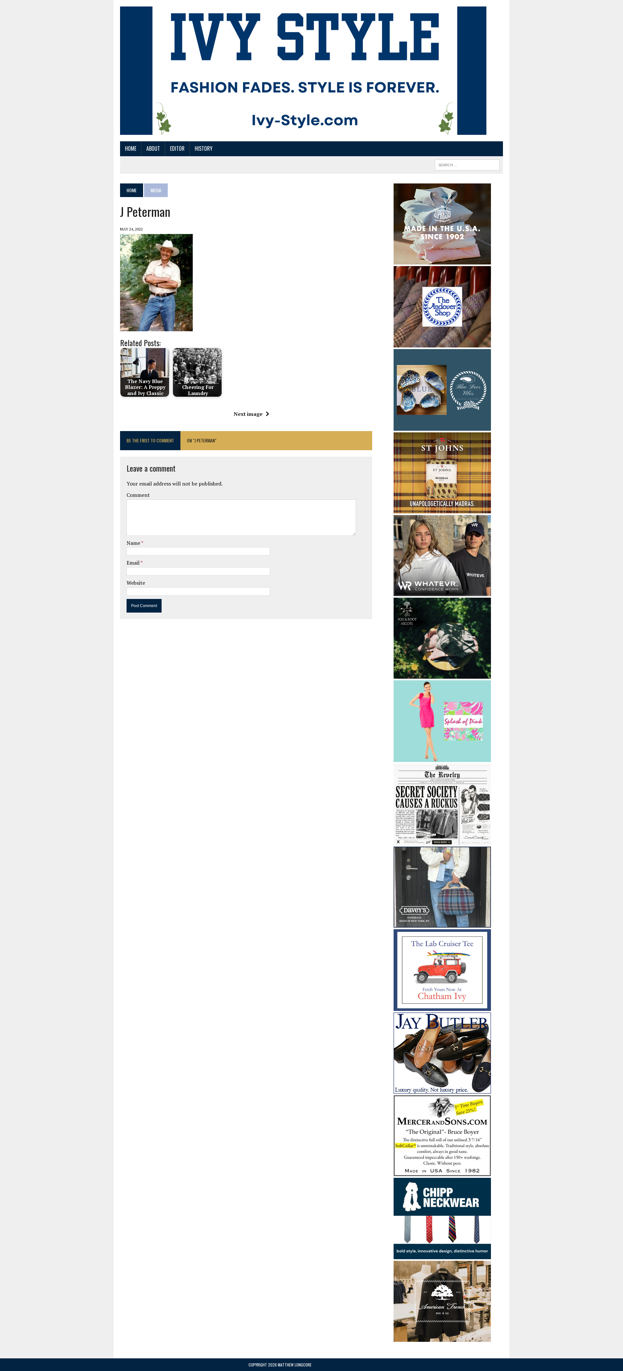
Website (136, 582)
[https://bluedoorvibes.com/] (442, 426)
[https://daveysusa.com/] (442, 923)
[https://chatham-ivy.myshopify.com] (442, 1006)
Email (133, 562)
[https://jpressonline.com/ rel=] (442, 260)
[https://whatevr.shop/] (442, 591)
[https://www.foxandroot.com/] (442, 674)
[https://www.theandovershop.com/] (442, 342)
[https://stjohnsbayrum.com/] (442, 509)
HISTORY (204, 148)
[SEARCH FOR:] (467, 164)
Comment (138, 494)
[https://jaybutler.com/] (442, 1089)
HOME (130, 148)
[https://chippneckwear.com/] (442, 1255)
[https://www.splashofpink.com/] (442, 757)
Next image (248, 413)
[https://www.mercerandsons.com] (442, 1171)
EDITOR (177, 148)
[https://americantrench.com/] (442, 1337)
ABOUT (153, 148)
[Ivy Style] (303, 70)
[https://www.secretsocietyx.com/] (442, 840)
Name (134, 542)
